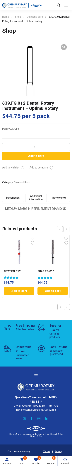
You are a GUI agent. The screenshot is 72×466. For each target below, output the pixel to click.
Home (5, 17)
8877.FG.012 (12, 271)
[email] (24, 418)
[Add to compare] (51, 168)
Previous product (60, 307)
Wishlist (36, 460)
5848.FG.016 (45, 271)
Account (7, 463)
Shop (18, 17)
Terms (46, 451)
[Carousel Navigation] (63, 229)
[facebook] (32, 418)
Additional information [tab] (36, 197)
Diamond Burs (35, 17)
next (66, 229)
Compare (50, 460)
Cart (23, 460)
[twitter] (46, 418)
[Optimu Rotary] (22, 5)
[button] (64, 47)
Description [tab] (13, 198)
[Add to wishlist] (22, 168)
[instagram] (39, 418)
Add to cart (36, 156)
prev (60, 229)
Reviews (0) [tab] (59, 198)
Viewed (65, 463)
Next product (67, 307)
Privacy (58, 451)
